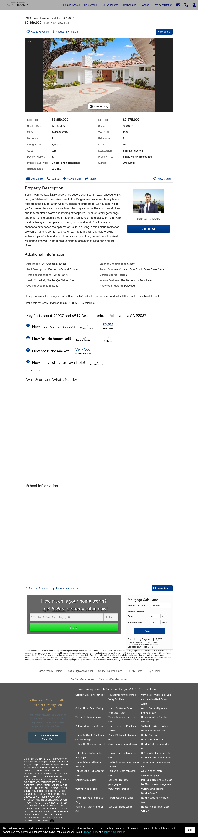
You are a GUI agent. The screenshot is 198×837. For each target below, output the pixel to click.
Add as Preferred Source (47, 737)
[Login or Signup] (194, 4)
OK (190, 830)
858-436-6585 (148, 218)
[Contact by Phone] (186, 4)
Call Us (55, 179)
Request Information (67, 31)
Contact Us (37, 179)
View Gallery (101, 106)
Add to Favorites (40, 31)
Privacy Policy (90, 832)
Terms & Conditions (114, 832)
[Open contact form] (178, 4)
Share (93, 179)
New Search (164, 31)
